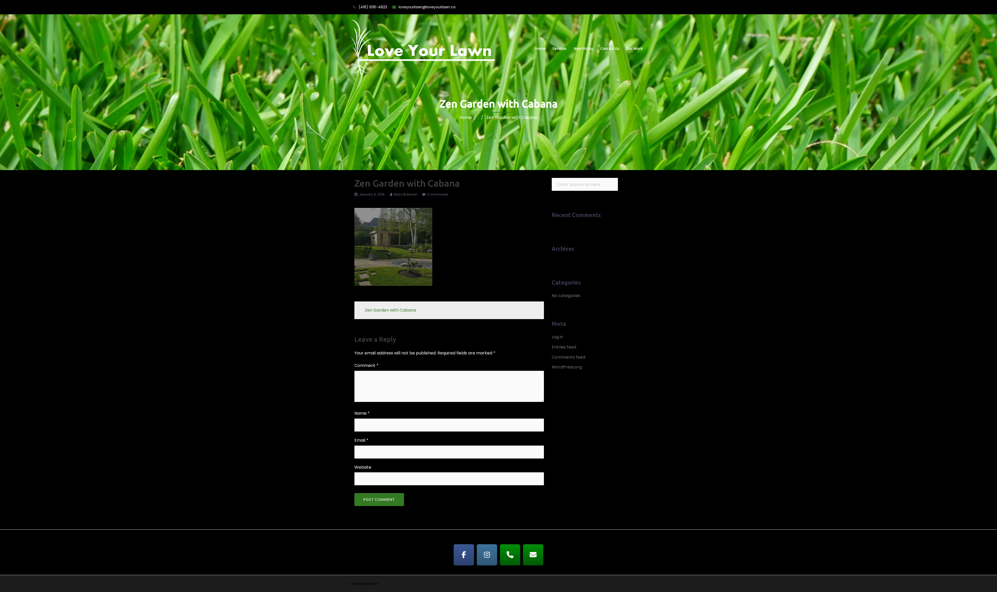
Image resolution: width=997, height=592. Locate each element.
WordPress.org (567, 367)
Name (362, 413)
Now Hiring (583, 48)
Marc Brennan (405, 194)
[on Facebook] (464, 555)
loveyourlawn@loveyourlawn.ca (427, 7)
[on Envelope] (533, 555)
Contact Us (609, 48)
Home (540, 48)
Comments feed (568, 357)
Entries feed (564, 347)
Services (560, 48)
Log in (557, 337)
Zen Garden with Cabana (390, 310)
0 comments (437, 194)
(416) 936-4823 (373, 7)
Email (361, 440)
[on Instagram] (487, 555)
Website (362, 467)
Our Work (634, 48)
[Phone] (510, 555)
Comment (366, 365)
